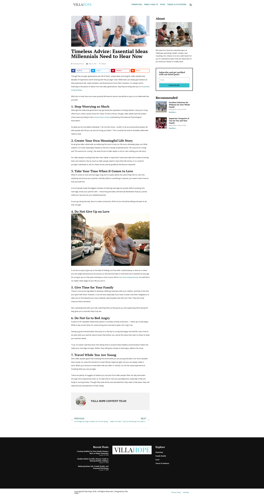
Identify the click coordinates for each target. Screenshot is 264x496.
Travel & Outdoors (176, 4)
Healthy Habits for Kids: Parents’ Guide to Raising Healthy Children (92, 460)
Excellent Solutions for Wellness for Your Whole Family (179, 104)
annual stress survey (101, 117)
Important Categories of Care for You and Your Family (179, 120)
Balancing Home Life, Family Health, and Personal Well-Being (93, 467)
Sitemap (186, 492)
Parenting (137, 4)
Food (162, 4)
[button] (190, 4)
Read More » (172, 112)
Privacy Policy (176, 492)
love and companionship (128, 277)
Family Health (151, 4)
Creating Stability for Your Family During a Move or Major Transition (92, 452)
